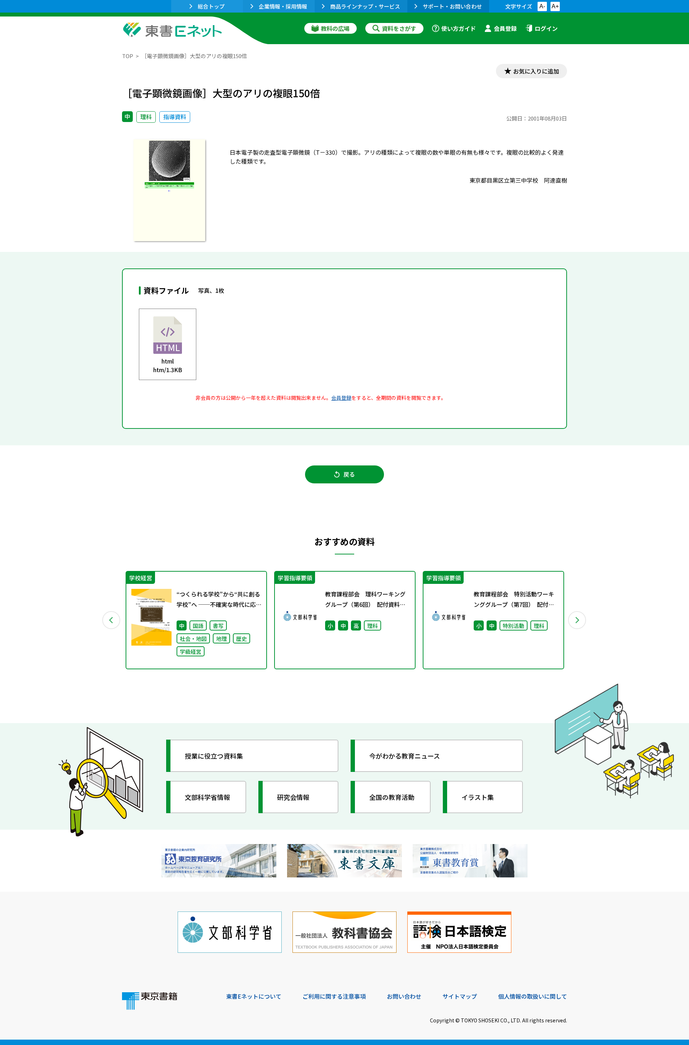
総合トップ (211, 6)
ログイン (546, 28)
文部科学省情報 (207, 797)
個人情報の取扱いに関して (532, 996)
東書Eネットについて (253, 996)
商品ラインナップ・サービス (365, 6)
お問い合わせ (404, 996)
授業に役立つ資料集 (214, 755)
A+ (555, 6)
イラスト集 (477, 797)
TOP (127, 56)
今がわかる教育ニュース (404, 755)
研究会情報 (293, 797)
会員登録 (505, 28)
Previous (111, 620)
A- (542, 6)
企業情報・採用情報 (283, 6)
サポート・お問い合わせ (452, 6)
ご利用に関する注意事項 (334, 996)
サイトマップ (459, 996)
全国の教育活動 (391, 797)
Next (577, 620)
